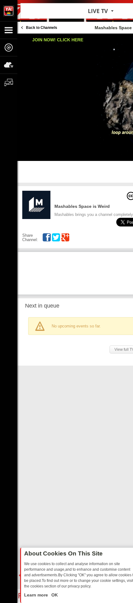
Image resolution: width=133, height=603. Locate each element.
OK (54, 594)
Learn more (36, 594)
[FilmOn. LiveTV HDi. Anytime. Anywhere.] (8, 10)
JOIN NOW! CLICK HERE (57, 39)
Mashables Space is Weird (82, 206)
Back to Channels (41, 27)
